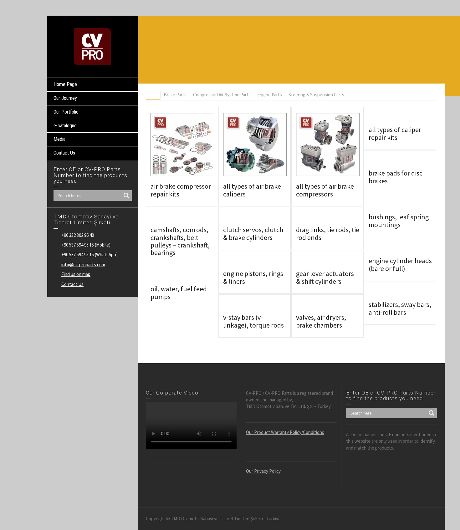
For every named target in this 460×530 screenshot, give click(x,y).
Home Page (65, 84)
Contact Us (64, 153)
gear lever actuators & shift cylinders (325, 277)
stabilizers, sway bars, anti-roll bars (400, 308)
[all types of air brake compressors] (336, 144)
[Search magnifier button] (126, 195)
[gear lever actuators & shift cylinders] (336, 262)
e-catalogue (65, 126)
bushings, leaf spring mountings (399, 220)
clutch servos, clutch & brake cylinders (253, 233)
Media (59, 139)
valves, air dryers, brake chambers (321, 321)
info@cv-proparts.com (83, 265)
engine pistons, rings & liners (253, 277)
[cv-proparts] (92, 46)
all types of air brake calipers (252, 190)
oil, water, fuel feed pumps (179, 292)
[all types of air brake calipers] (263, 144)
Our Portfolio (66, 112)
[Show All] (153, 95)
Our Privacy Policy (263, 471)
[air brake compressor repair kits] (191, 144)
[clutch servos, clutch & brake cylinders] (263, 218)
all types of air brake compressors (325, 190)
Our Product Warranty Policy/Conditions (285, 432)
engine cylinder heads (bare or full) (400, 264)
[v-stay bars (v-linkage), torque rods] (263, 306)
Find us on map (75, 274)
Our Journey (65, 98)
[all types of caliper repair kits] (409, 118)
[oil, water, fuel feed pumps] (191, 278)
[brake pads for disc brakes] (409, 162)
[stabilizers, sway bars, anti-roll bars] (409, 293)
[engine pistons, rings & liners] (263, 262)
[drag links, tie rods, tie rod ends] (336, 218)
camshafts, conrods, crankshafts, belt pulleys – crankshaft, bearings (180, 241)
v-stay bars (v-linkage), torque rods (253, 321)
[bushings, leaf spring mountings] (409, 206)
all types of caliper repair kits (395, 133)
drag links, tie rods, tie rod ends (327, 233)
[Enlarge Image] (173, 144)
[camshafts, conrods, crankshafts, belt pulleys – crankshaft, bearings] (191, 218)
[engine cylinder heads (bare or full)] (409, 249)
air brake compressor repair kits (181, 190)
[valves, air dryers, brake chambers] (336, 306)
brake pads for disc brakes (395, 177)
